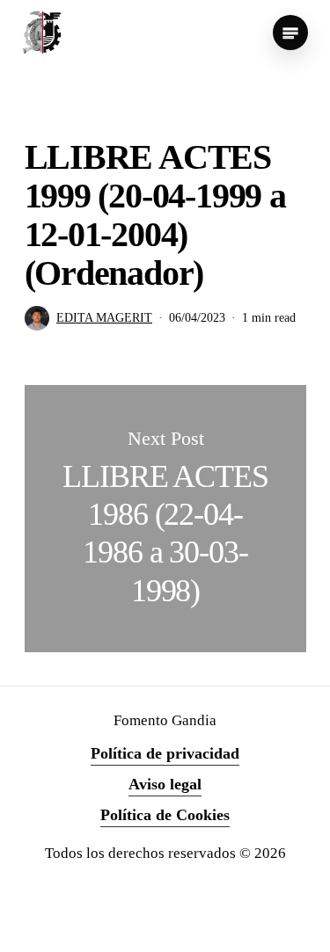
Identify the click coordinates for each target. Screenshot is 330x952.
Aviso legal (165, 784)
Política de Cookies (165, 815)
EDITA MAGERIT (104, 317)
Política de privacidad (165, 753)
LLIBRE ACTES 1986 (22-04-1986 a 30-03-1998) (165, 518)
